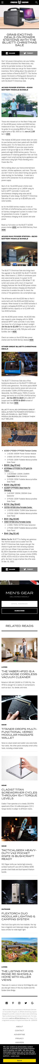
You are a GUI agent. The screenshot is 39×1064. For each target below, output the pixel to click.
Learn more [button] (15, 1056)
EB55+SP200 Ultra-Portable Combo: (17, 522)
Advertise (19, 1034)
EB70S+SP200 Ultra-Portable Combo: (18, 507)
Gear (4, 725)
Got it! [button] (19, 1060)
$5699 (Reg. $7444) (12, 465)
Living (4, 667)
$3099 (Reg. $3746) (12, 484)
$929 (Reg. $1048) (11, 519)
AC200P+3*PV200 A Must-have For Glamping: (17, 489)
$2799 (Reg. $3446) (12, 504)
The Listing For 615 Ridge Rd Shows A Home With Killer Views (17, 975)
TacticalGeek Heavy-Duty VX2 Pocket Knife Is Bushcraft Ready (19, 855)
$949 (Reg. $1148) (11, 533)
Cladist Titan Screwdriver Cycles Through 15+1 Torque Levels (19, 794)
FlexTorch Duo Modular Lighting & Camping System (18, 916)
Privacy (19, 1038)
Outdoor (6, 909)
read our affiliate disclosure (17, 1018)
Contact (19, 1030)
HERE (8, 134)
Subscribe (20, 611)
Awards (19, 1042)
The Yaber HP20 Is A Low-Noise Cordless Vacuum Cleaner (19, 674)
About (19, 1026)
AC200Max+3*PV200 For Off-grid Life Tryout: (18, 469)
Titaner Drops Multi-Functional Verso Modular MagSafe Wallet (19, 733)
